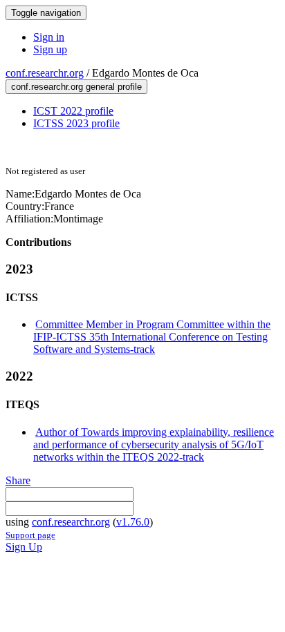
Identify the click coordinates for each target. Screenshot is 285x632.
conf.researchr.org (45, 73)
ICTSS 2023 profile (76, 123)
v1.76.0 (132, 522)
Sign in (48, 37)
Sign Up (24, 547)
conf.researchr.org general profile (76, 87)
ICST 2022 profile (73, 111)
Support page (30, 535)
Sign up (50, 49)
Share (18, 480)
